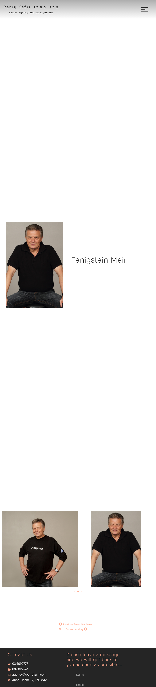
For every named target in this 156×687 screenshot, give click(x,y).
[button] (74, 591)
